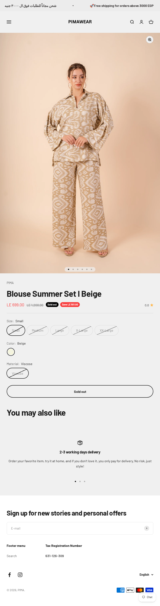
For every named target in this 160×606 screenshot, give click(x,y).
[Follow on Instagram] (20, 575)
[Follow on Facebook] (9, 575)
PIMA (10, 283)
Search (12, 556)
